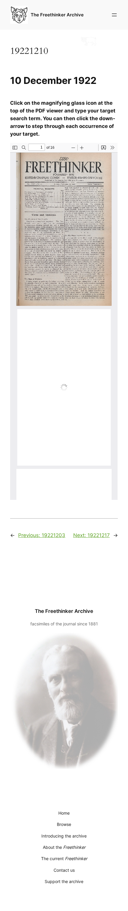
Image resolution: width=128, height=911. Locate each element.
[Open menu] (114, 14)
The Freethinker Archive (57, 15)
